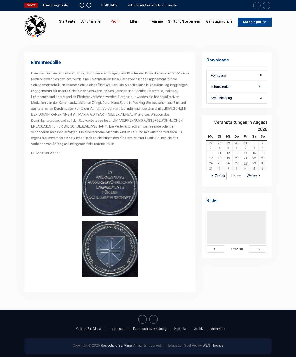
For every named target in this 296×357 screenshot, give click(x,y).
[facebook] (257, 5)
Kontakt (180, 329)
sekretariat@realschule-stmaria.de (152, 5)
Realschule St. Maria (116, 345)
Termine (156, 21)
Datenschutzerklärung (150, 329)
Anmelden (218, 329)
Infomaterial (236, 87)
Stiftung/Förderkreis (184, 21)
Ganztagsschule (219, 21)
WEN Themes (213, 345)
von (237, 249)
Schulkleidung (236, 98)
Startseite (67, 21)
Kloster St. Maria (88, 329)
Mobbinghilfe (254, 22)
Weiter (252, 176)
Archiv (198, 329)
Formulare (236, 75)
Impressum (117, 329)
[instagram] (266, 5)
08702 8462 (109, 5)
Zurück (220, 176)
